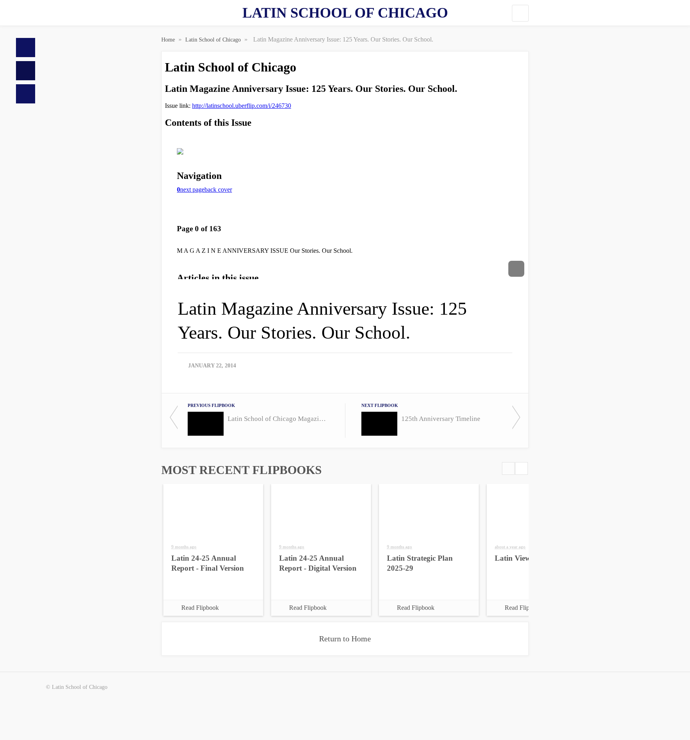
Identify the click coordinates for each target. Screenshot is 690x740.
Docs (25, 70)
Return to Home (345, 638)
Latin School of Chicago (345, 13)
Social (25, 93)
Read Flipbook (200, 607)
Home (25, 47)
